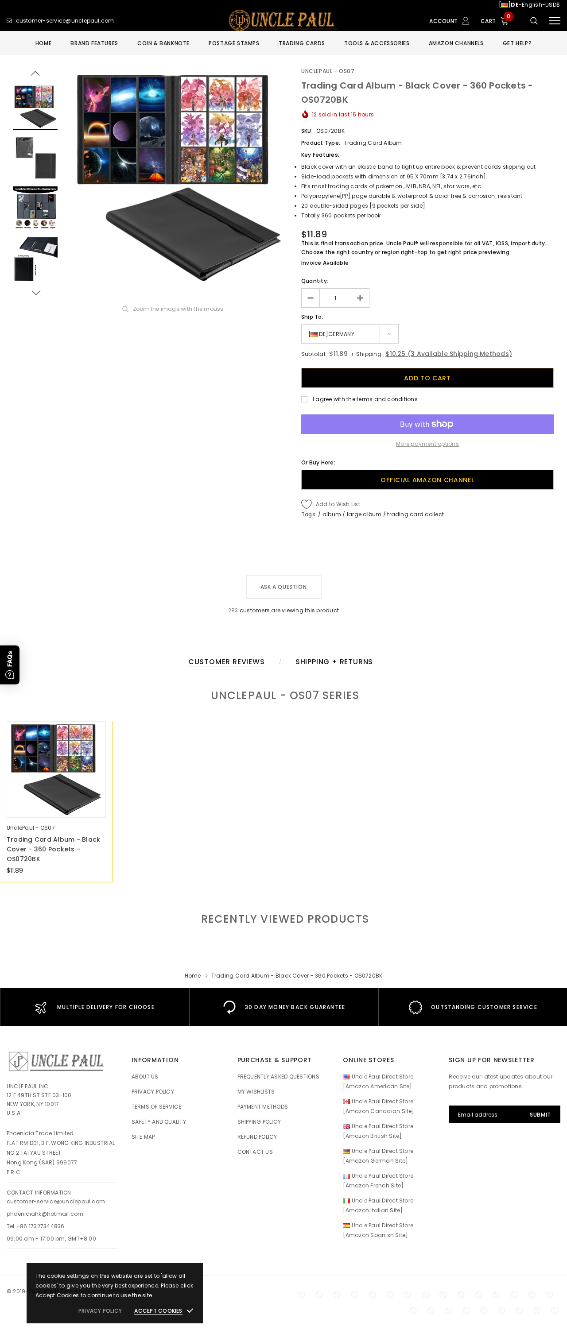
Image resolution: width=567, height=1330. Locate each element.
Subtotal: (313, 354)
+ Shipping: (366, 354)
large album (364, 514)
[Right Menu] (554, 21)
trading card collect (415, 514)
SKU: (307, 131)
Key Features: (320, 155)
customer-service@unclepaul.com (56, 1201)
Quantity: (314, 281)
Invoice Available (325, 263)
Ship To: (312, 317)
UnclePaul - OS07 (328, 71)
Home (193, 975)
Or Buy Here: (318, 462)
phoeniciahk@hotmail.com (45, 1214)
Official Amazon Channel (427, 480)
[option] (179, 177)
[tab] (284, 919)
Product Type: (320, 143)
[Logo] (283, 21)
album (331, 514)
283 (233, 610)
